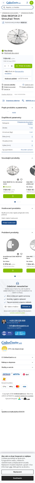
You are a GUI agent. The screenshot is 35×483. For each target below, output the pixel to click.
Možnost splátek (11, 78)
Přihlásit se (26, 306)
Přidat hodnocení (9, 223)
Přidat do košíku (25, 66)
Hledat (4, 7)
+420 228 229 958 (17, 320)
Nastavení (17, 472)
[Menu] (3, 3)
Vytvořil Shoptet (11, 399)
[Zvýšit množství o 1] (12, 66)
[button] (34, 182)
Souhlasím (17, 478)
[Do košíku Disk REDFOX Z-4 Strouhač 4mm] (13, 196)
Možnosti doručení (11, 53)
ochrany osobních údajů (17, 312)
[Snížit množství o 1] (5, 66)
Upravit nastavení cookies (23, 396)
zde (10, 467)
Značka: (7, 94)
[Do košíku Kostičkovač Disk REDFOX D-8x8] (13, 271)
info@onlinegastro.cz (19, 326)
